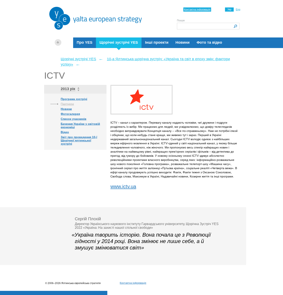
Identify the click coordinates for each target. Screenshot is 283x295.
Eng (238, 9)
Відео (65, 132)
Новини (182, 42)
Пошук (181, 20)
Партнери (67, 104)
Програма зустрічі (74, 99)
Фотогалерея (70, 114)
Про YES (84, 42)
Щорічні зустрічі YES (118, 42)
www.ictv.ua (123, 186)
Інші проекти (156, 42)
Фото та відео (209, 42)
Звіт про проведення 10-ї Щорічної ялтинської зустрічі (79, 140)
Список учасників (73, 118)
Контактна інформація (197, 9)
